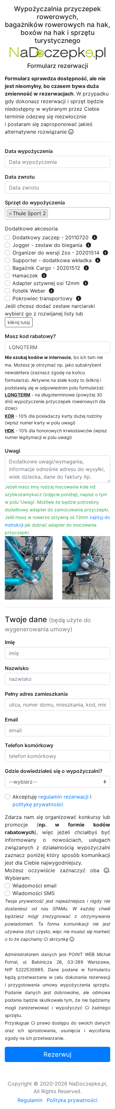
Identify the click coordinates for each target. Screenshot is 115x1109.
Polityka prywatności (72, 1100)
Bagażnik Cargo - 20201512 (46, 268)
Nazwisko (17, 668)
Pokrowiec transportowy (42, 298)
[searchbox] (51, 213)
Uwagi (12, 451)
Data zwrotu (20, 177)
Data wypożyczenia (29, 151)
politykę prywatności (37, 804)
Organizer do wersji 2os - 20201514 (55, 252)
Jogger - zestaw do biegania (47, 245)
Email (11, 719)
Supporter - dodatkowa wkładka (52, 260)
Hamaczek (25, 275)
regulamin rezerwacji (63, 797)
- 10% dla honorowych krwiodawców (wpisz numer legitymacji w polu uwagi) (56, 434)
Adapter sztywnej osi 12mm (46, 283)
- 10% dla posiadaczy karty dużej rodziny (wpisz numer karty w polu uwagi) (53, 419)
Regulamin (30, 1100)
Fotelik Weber (28, 291)
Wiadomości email (34, 885)
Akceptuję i (51, 800)
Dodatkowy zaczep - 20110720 (50, 237)
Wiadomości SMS (33, 893)
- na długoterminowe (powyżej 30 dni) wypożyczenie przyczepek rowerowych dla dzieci (55, 401)
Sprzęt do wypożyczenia (35, 202)
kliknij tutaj (19, 322)
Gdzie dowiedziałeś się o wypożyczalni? (54, 771)
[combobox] (57, 213)
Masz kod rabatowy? (30, 336)
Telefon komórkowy (29, 745)
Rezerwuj (57, 1054)
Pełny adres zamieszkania (36, 694)
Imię (10, 642)
